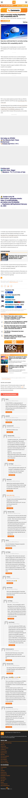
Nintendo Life (4, 773)
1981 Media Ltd (9, 732)
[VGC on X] (20, 5)
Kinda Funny (3, 772)
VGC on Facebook (5, 756)
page (22, 386)
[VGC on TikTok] (25, 5)
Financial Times (19, 264)
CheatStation (4, 767)
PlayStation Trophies (5, 775)
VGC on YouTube (4, 762)
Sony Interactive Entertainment (13, 231)
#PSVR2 (12, 138)
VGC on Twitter (4, 761)
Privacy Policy (4, 751)
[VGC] (14, 2)
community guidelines (6, 379)
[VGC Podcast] (19, 5)
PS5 (12, 62)
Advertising (3, 746)
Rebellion (20, 71)
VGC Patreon (4, 757)
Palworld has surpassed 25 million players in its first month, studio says (18, 358)
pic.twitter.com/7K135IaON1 (10, 202)
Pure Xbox (3, 777)
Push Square (3, 778)
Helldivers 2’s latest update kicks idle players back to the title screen (17, 367)
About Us (3, 744)
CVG (2, 769)
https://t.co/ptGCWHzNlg (9, 200)
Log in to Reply (8, 412)
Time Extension (4, 783)
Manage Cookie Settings (6, 742)
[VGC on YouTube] (23, 5)
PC (26, 58)
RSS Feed (3, 754)
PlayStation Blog (23, 62)
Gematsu (3, 770)
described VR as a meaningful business (9, 235)
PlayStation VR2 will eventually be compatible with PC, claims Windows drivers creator (18, 257)
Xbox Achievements (5, 785)
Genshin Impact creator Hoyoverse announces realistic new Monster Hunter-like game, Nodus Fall (15, 337)
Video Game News (5, 20)
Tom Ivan (25, 22)
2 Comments (24, 372)
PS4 (7, 110)
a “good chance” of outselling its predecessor (10, 109)
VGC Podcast (4, 759)
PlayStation (6, 204)
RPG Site (3, 780)
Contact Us (3, 749)
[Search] (26, 2)
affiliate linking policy (13, 282)
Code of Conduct (4, 747)
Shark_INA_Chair (10, 495)
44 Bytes (9, 788)
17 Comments (24, 364)
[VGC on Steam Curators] (26, 5)
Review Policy (4, 752)
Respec (2, 782)
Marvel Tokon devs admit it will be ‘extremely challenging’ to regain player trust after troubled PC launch (14, 318)
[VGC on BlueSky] (22, 5)
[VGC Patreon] (17, 5)
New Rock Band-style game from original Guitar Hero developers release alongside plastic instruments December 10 (15, 327)
